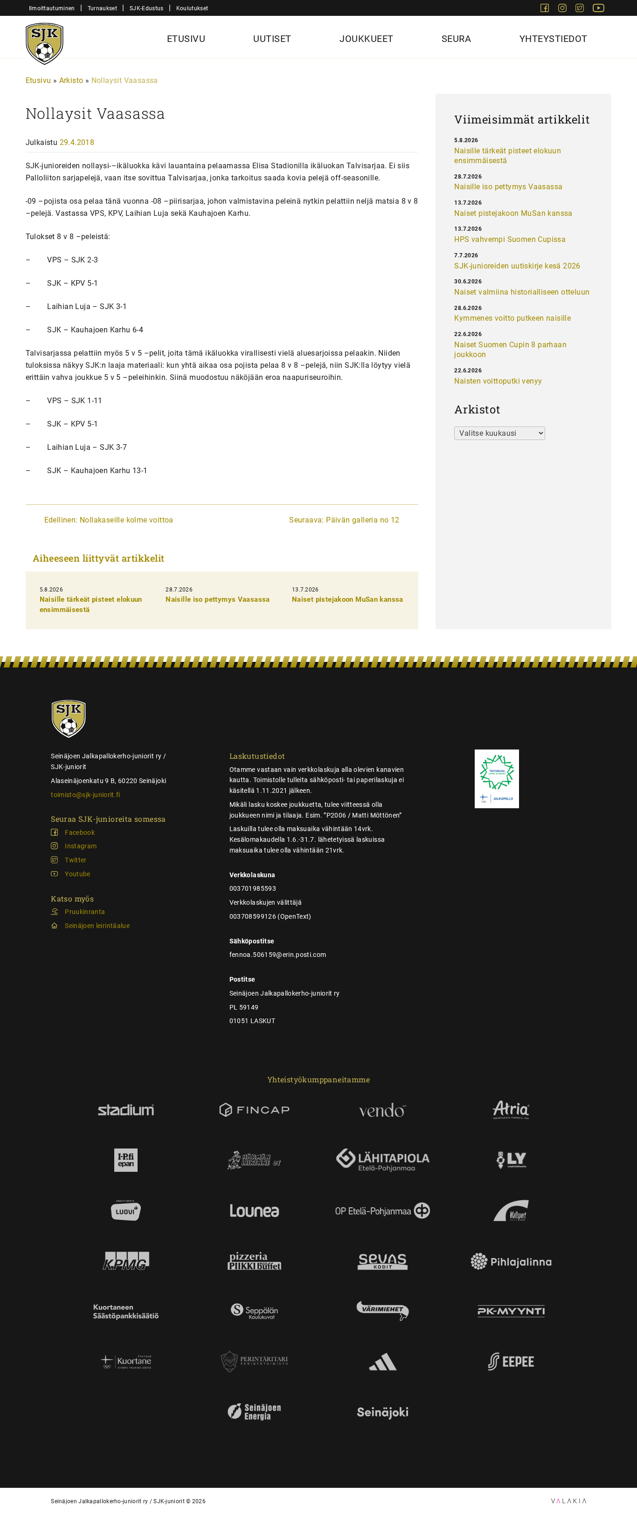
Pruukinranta (85, 911)
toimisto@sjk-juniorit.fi (85, 794)
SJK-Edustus (146, 8)
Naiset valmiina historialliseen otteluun (521, 292)
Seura (456, 38)
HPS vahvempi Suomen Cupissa (510, 239)
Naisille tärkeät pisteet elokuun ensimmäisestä (507, 155)
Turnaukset (102, 8)
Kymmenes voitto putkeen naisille (512, 318)
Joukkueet (366, 38)
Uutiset (272, 38)
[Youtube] (598, 9)
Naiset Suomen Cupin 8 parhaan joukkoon (510, 349)
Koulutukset (192, 8)
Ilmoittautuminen (52, 8)
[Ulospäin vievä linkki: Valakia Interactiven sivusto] (568, 1500)
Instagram (81, 846)
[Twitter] (580, 9)
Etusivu (186, 38)
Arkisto (71, 80)
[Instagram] (563, 9)
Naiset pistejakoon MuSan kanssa (347, 599)
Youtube (77, 874)
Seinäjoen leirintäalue (97, 925)
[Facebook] (545, 9)
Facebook (80, 832)
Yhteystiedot (553, 38)
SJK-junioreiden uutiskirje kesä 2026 (517, 265)
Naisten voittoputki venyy (498, 381)
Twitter (75, 860)
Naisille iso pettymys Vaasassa (218, 599)
